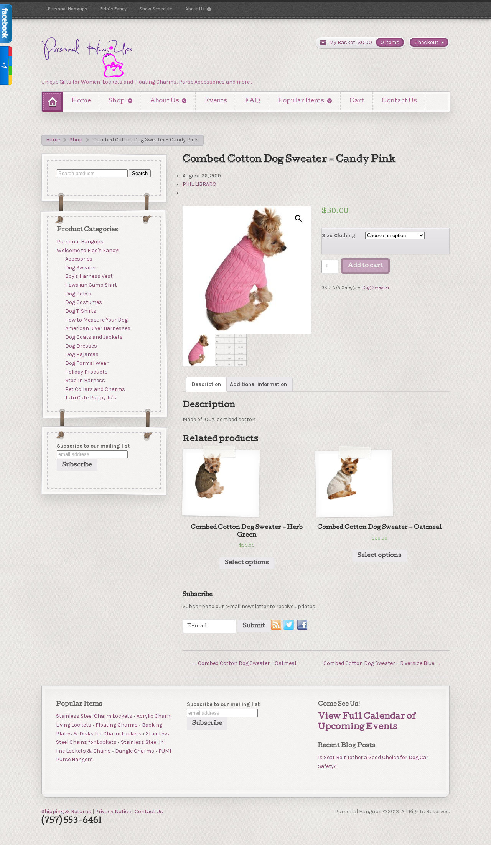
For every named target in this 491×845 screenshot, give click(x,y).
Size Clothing (339, 235)
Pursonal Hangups (67, 8)
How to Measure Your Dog (96, 320)
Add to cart (365, 266)
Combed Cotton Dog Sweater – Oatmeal (243, 663)
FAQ (252, 101)
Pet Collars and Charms (95, 389)
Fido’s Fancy (113, 8)
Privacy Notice (113, 811)
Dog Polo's (78, 293)
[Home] (52, 101)
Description (206, 384)
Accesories (78, 259)
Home (81, 101)
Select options (247, 563)
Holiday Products (86, 372)
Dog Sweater (375, 287)
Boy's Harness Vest (89, 276)
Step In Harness (85, 380)
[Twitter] (289, 625)
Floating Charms (117, 725)
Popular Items (301, 101)
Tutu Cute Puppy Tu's (90, 398)
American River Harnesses (97, 328)
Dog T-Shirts (80, 311)
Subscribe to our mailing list (93, 445)
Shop (117, 101)
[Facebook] (302, 625)
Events (215, 101)
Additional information (258, 384)
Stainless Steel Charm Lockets (94, 716)
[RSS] (276, 625)
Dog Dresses (81, 346)
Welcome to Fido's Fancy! (88, 250)
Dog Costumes (83, 302)
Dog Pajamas (82, 354)
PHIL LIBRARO (199, 184)
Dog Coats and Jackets (94, 337)
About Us (195, 8)
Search (140, 173)
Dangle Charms (134, 751)
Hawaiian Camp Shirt (91, 285)
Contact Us (399, 101)
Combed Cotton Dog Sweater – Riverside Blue (382, 663)
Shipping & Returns (66, 811)
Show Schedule (155, 8)
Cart (356, 101)
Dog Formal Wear (87, 363)
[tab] (206, 384)
